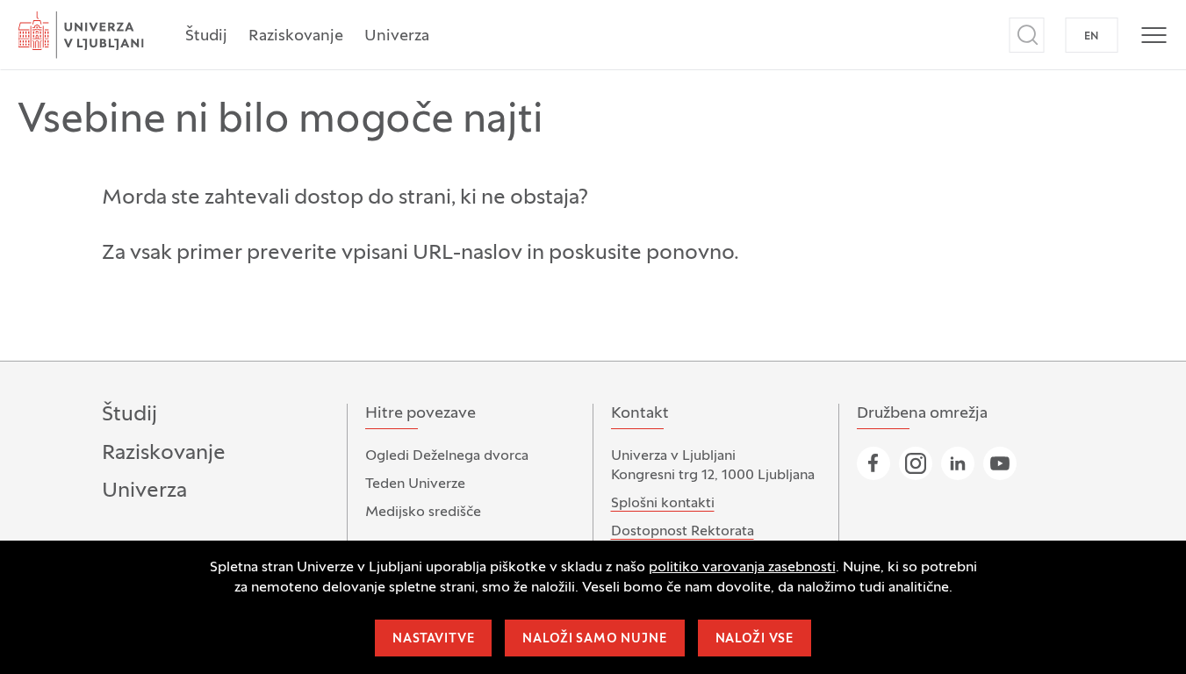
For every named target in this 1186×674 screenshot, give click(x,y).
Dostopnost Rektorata (682, 532)
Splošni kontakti (663, 504)
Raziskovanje (295, 36)
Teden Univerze (415, 484)
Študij (206, 36)
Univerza (396, 36)
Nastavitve (433, 639)
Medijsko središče (423, 513)
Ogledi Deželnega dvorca (446, 456)
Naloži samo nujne (594, 639)
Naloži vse (754, 639)
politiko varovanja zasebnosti (742, 568)
